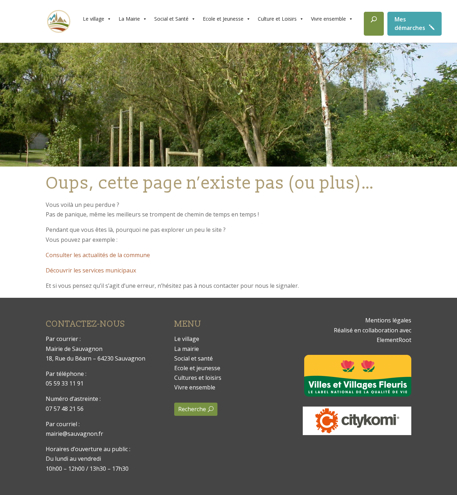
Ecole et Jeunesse (223, 18)
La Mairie (129, 18)
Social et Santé (171, 18)
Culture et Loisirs (277, 18)
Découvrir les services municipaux (91, 270)
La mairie (186, 349)
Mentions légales (388, 320)
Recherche (192, 409)
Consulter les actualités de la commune (98, 255)
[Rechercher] (374, 24)
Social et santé (193, 358)
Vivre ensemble (328, 18)
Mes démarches (410, 23)
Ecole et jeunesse (197, 368)
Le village (93, 18)
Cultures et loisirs (197, 378)
